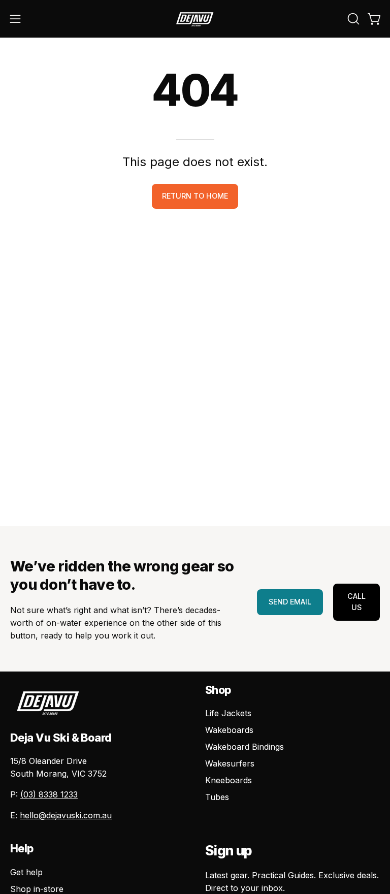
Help (22, 848)
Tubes (217, 797)
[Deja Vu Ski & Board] (195, 19)
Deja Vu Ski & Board (61, 737)
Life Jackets (228, 713)
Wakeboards (229, 730)
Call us (356, 602)
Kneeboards (228, 780)
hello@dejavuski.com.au (66, 815)
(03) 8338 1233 (49, 794)
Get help (26, 872)
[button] (352, 19)
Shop (218, 690)
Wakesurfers (229, 763)
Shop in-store (36, 889)
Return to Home (195, 195)
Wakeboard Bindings (244, 747)
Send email (290, 601)
